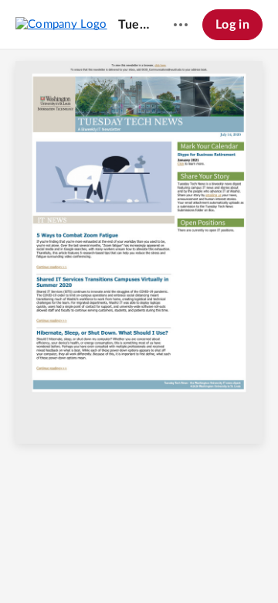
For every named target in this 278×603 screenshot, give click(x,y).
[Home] (61, 24)
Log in (232, 25)
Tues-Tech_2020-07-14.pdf (133, 25)
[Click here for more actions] (180, 24)
